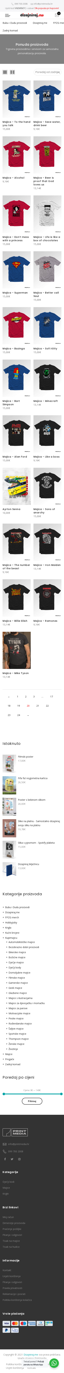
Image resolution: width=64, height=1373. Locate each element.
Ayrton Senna (11, 509)
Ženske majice (16, 1043)
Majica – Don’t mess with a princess (16, 238)
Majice (8, 1054)
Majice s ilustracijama (20, 998)
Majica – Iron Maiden (47, 565)
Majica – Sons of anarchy (44, 510)
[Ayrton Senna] (17, 486)
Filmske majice (17, 977)
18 (9, 705)
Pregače (9, 1059)
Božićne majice (17, 957)
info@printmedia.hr (18, 1144)
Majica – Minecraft (45, 401)
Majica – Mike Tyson (16, 673)
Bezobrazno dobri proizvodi (24, 947)
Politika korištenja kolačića (17, 1300)
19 (18, 705)
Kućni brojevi (12, 932)
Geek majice (15, 987)
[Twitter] (12, 1159)
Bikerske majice (17, 952)
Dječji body (15, 967)
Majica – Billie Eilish (15, 621)
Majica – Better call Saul (46, 294)
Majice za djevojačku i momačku (27, 1003)
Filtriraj (32, 1101)
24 (18, 715)
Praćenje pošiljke (12, 1229)
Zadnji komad (10, 30)
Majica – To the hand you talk (16, 123)
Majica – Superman (15, 292)
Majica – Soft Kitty (45, 348)
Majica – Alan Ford (15, 456)
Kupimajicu (11, 937)
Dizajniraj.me (40, 22)
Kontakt (7, 1270)
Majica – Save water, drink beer (47, 123)
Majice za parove (18, 1008)
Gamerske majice (18, 982)
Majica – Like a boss (46, 456)
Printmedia (40, 1358)
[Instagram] (20, 1159)
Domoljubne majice (19, 972)
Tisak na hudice (11, 1246)
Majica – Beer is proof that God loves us (43, 181)
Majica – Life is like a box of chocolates (46, 238)
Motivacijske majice (19, 1013)
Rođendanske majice (20, 1023)
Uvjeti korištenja (11, 1276)
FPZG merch (12, 917)
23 (9, 715)
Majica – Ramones (45, 621)
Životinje (13, 1049)
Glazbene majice (18, 993)
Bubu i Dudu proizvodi (15, 22)
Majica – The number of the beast (16, 566)
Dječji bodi (8, 1181)
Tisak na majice (11, 1240)
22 (47, 705)
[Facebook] (5, 1159)
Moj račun (8, 1217)
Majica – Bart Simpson (11, 402)
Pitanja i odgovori (12, 1234)
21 (37, 705)
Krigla (8, 927)
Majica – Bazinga (14, 348)
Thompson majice (19, 1038)
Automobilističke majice (22, 942)
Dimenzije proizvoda (14, 1223)
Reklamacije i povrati (14, 1294)
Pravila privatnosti (12, 1288)
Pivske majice (16, 1018)
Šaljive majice (16, 1028)
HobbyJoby (11, 922)
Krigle (6, 1193)
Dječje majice (16, 962)
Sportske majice (17, 1033)
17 (51, 696)
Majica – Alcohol (13, 177)
